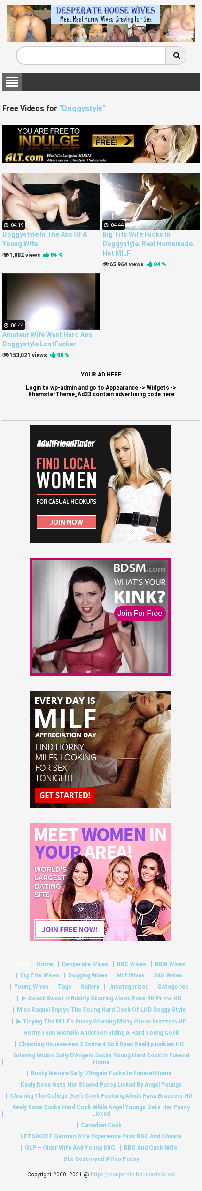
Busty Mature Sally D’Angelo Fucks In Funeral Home (101, 1073)
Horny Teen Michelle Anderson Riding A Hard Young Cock (101, 1033)
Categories (172, 986)
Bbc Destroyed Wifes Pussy (101, 1159)
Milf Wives (131, 975)
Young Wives (31, 986)
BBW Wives (170, 964)
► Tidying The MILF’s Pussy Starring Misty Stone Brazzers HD (101, 1021)
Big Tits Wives (39, 975)
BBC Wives (131, 964)
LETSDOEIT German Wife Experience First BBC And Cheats (101, 1136)
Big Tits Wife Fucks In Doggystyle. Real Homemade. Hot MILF (148, 244)
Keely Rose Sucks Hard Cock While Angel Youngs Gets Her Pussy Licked (101, 1110)
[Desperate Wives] (101, 39)
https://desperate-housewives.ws (133, 1174)
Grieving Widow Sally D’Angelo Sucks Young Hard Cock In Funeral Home (101, 1058)
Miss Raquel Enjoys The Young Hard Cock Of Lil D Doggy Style (101, 1010)
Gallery (89, 986)
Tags (64, 986)
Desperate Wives (85, 964)
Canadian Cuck (101, 1125)
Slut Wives (168, 975)
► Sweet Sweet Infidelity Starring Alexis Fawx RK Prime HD (101, 998)
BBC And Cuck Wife (150, 1147)
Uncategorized (128, 986)
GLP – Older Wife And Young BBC (70, 1147)
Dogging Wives (88, 975)
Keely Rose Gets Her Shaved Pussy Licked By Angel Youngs (101, 1084)
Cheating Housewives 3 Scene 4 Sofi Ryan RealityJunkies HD (101, 1044)
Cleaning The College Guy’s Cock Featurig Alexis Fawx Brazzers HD (101, 1096)
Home (22, 964)
